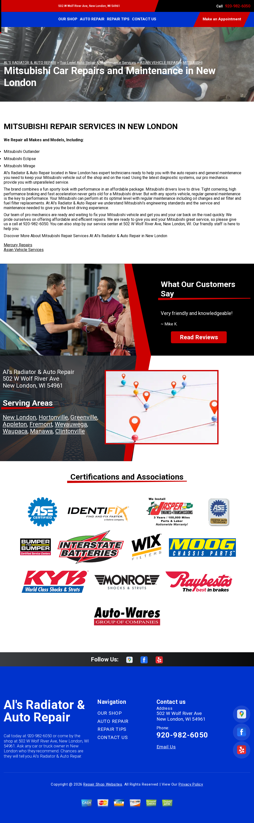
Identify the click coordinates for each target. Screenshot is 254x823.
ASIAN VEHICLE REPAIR (159, 62)
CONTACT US (144, 19)
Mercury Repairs (18, 245)
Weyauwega (71, 424)
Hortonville (53, 417)
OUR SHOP (67, 19)
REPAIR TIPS (118, 19)
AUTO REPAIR (92, 19)
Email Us (166, 746)
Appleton (15, 424)
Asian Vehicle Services (24, 249)
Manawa (41, 431)
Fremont (41, 424)
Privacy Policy (191, 784)
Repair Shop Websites (102, 784)
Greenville (83, 417)
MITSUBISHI (192, 62)
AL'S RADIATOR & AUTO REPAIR (30, 62)
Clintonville (70, 431)
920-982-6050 (237, 6)
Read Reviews (199, 337)
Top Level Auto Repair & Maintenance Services (98, 62)
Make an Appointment (222, 19)
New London (19, 417)
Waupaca (15, 431)
